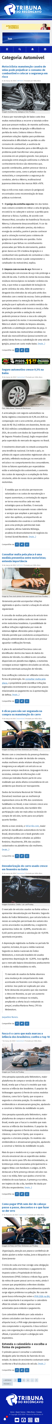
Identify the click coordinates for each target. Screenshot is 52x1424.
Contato (39, 1412)
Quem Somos (20, 1412)
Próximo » (7, 1384)
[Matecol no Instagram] (26, 361)
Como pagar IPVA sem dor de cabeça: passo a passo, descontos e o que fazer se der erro (25, 1207)
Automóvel (21, 377)
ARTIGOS (20, 81)
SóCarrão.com (32, 826)
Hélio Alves (31, 1412)
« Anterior (7, 1380)
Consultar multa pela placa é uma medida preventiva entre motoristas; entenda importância (24, 558)
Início (12, 1412)
